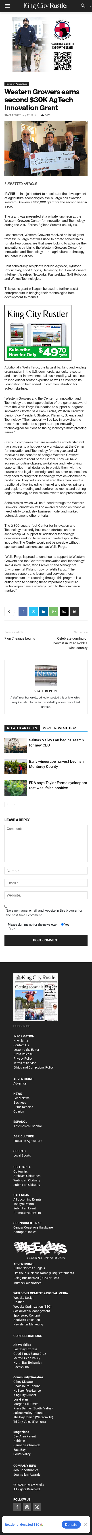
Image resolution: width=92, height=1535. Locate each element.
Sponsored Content (26, 1315)
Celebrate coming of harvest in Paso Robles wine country (70, 643)
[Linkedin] (43, 611)
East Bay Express (25, 1349)
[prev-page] (7, 804)
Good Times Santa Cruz (29, 1353)
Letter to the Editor (26, 1049)
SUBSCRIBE (21, 1026)
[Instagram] (27, 1507)
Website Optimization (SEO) (32, 1306)
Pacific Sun (21, 1367)
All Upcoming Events (27, 1199)
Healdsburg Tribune (26, 1386)
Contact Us (21, 1045)
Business (19, 1102)
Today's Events (23, 1204)
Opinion (18, 1111)
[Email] (64, 611)
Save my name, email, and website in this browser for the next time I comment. (44, 913)
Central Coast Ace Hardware (33, 1227)
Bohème (19, 1441)
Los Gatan (20, 1399)
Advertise (19, 1083)
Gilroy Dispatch (23, 1381)
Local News (21, 1098)
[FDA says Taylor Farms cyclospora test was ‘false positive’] (15, 788)
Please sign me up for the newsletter (33, 924)
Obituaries (20, 1171)
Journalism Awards (26, 1474)
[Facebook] (23, 611)
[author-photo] (46, 676)
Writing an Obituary (26, 1180)
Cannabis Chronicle (26, 1445)
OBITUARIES (22, 1167)
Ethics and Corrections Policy (33, 1067)
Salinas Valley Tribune (28, 1413)
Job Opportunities (25, 1470)
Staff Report (12, 115)
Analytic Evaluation (26, 1320)
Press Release (23, 1054)
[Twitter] (33, 611)
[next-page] (14, 804)
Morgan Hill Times (25, 1404)
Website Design (23, 1297)
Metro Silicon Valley (26, 1358)
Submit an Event (24, 1208)
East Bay (19, 1449)
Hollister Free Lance (27, 1390)
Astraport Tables (24, 1232)
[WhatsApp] (53, 611)
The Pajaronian (23, 1417)
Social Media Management (31, 1311)
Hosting (18, 1302)
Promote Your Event (27, 1213)
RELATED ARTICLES (22, 728)
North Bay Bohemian (27, 1362)
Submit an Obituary (26, 1185)
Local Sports (22, 1155)
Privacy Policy (23, 1058)
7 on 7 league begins (19, 638)
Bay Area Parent (24, 1436)
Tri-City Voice (22, 1421)
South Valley (22, 1454)
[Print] (74, 611)
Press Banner (22, 1408)
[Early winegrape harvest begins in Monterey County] (15, 766)
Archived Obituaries (26, 1176)
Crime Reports (23, 1107)
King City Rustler (24, 1395)
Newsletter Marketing (28, 1324)
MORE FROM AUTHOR (59, 728)
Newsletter (20, 1041)
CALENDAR (21, 1195)
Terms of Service (24, 1063)
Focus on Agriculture (16, 83)
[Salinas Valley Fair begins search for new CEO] (15, 745)
